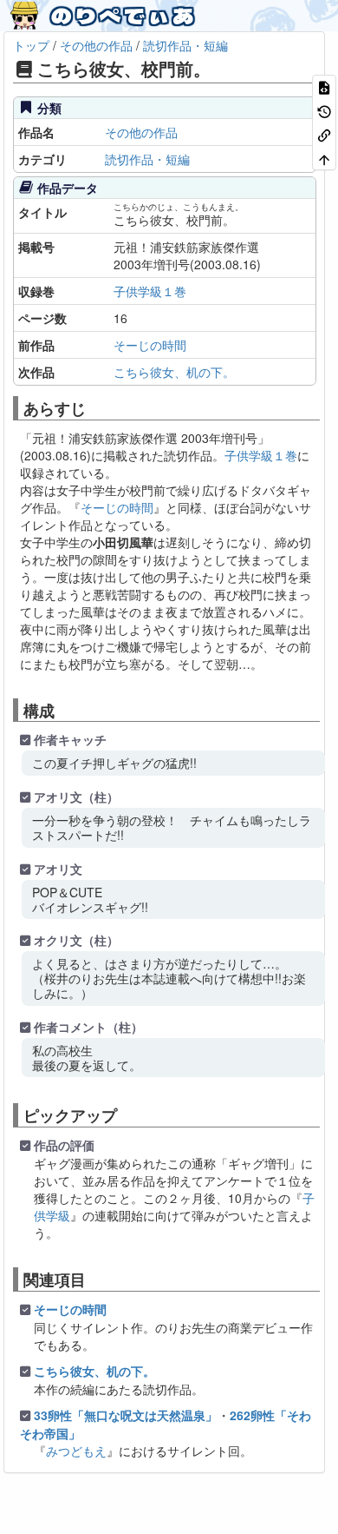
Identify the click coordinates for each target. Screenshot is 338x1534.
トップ (31, 45)
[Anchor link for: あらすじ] (93, 407)
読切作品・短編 (185, 45)
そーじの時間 (117, 507)
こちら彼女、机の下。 (94, 1370)
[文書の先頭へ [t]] (324, 158)
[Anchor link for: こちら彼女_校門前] (220, 67)
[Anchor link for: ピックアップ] (125, 1114)
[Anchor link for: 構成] (62, 709)
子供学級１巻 (260, 455)
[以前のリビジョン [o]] (324, 110)
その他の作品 (96, 45)
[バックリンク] (324, 134)
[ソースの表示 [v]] (324, 86)
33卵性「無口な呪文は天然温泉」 (126, 1415)
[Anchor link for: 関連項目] (93, 1278)
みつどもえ (76, 1450)
